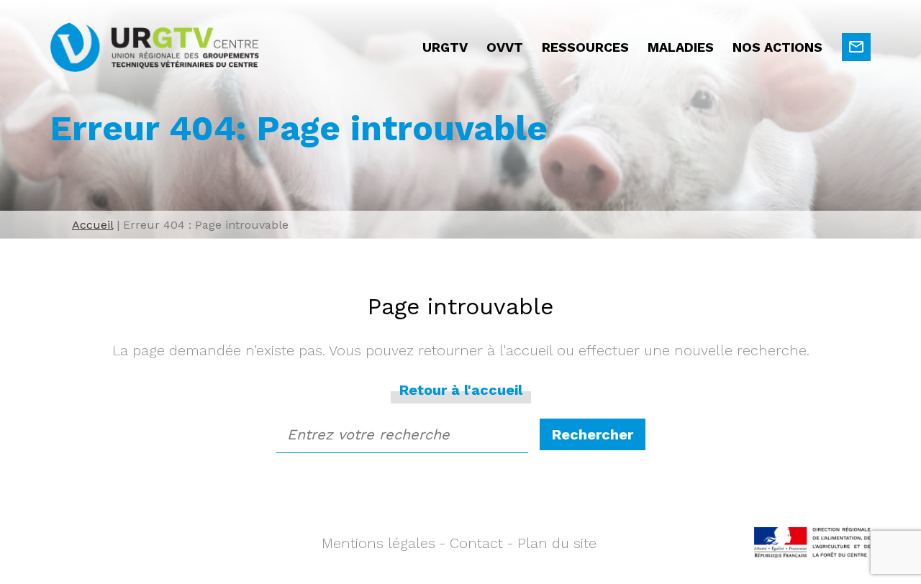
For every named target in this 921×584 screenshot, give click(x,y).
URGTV (445, 47)
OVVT (504, 47)
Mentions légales (378, 543)
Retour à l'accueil (460, 389)
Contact (476, 543)
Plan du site (556, 543)
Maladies (681, 47)
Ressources (585, 47)
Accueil (92, 225)
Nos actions (777, 47)
